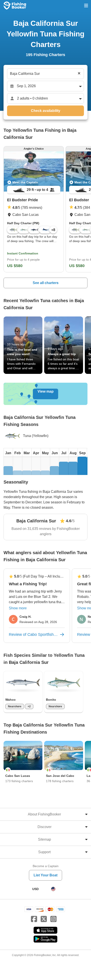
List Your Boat (45, 875)
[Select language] (53, 889)
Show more (18, 608)
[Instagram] (53, 919)
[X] (44, 919)
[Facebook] (34, 919)
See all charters (46, 283)
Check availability (45, 111)
